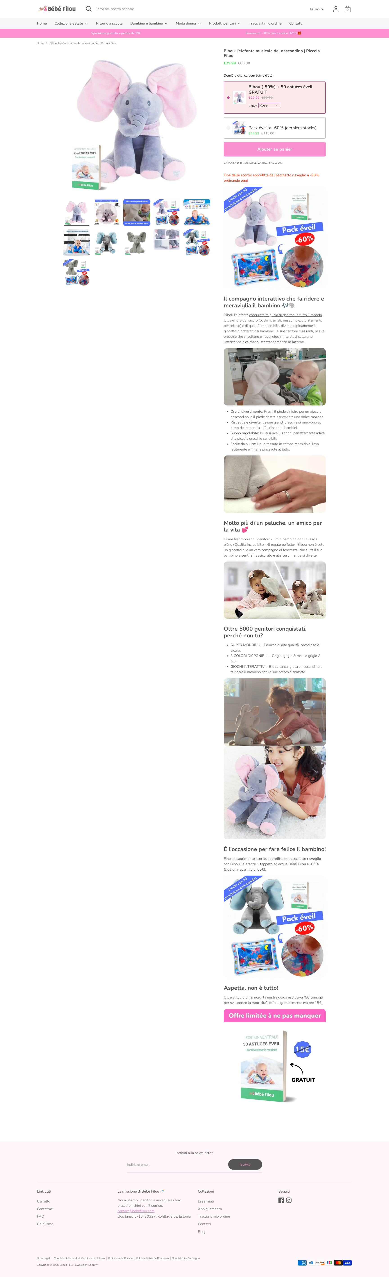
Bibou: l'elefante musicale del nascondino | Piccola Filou (83, 43)
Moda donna (186, 23)
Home (42, 23)
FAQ (40, 1216)
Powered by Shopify (86, 1265)
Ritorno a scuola (109, 23)
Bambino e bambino (147, 23)
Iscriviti (245, 1164)
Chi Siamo (45, 1224)
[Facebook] (281, 1200)
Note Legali (43, 1258)
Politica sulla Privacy (120, 1258)
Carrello (43, 1201)
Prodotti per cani (223, 23)
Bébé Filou (65, 1265)
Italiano (315, 9)
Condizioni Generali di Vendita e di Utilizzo (79, 1258)
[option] (115, 33)
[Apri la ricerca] (88, 8)
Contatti (296, 23)
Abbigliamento (210, 1209)
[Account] (335, 9)
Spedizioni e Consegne (186, 1258)
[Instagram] (289, 1200)
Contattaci (45, 1209)
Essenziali (206, 1201)
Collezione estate (69, 23)
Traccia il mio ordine (265, 23)
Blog (202, 1231)
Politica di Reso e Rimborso (152, 1258)
